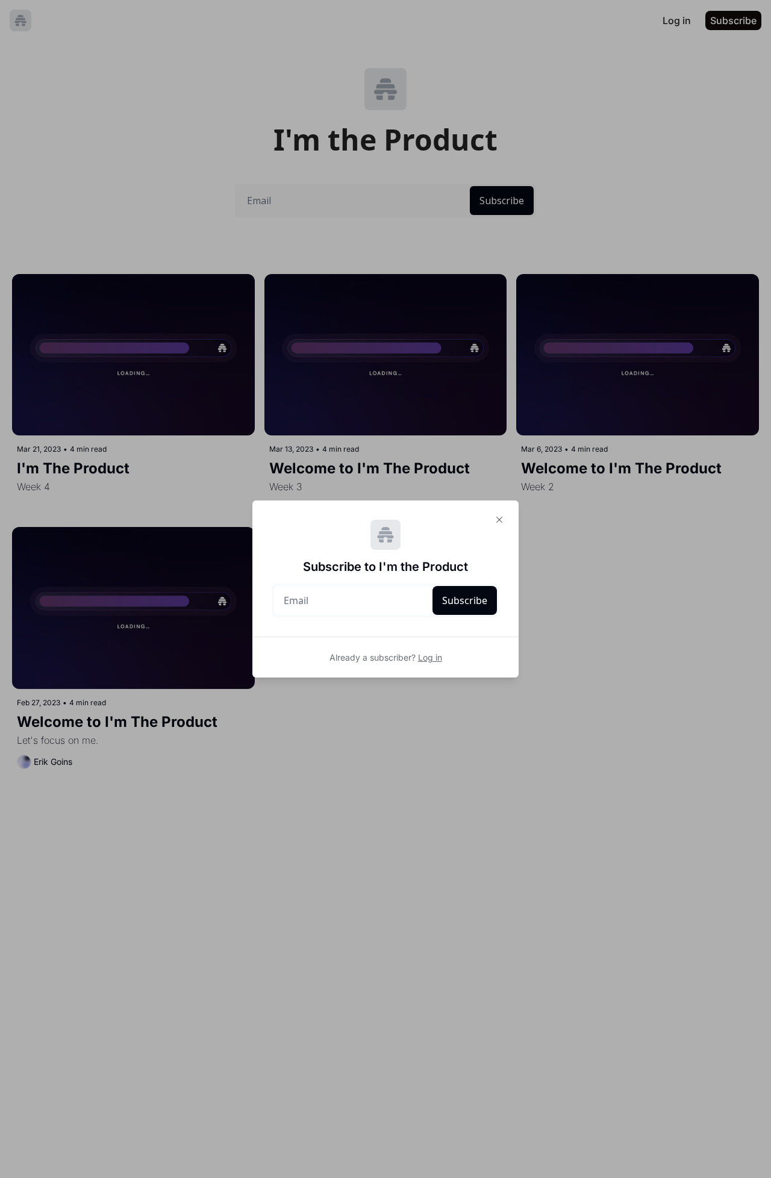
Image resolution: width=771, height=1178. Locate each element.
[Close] (499, 520)
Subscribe (464, 600)
